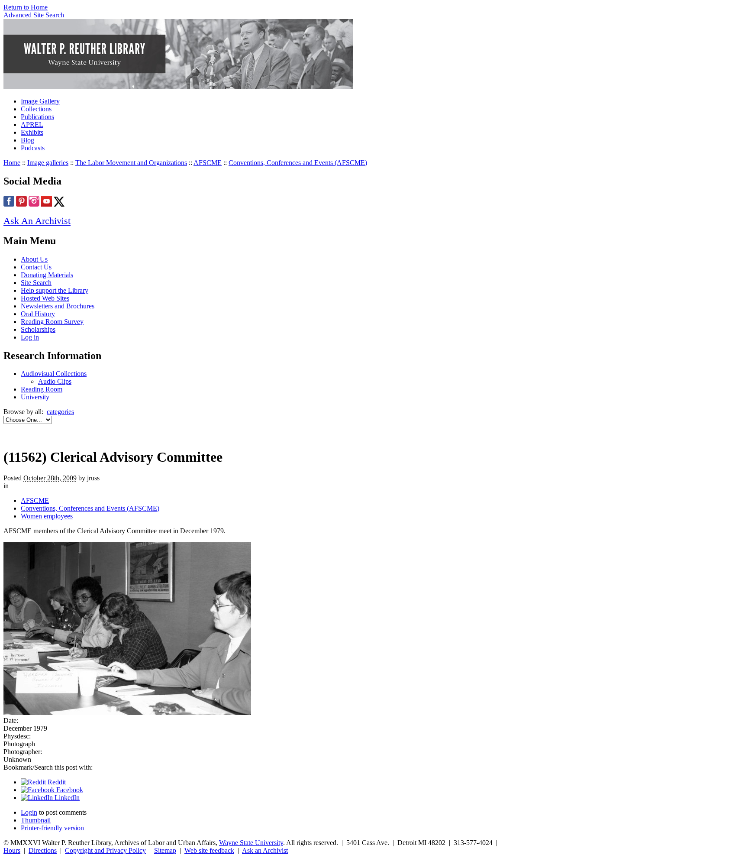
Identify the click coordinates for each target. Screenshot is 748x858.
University (35, 397)
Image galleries (47, 162)
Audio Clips (54, 381)
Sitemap (165, 850)
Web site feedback (209, 850)
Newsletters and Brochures (57, 306)
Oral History (38, 313)
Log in (30, 337)
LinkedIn (66, 797)
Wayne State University (251, 842)
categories (60, 411)
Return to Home (25, 7)
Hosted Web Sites (45, 298)
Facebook (69, 789)
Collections (36, 109)
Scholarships (38, 329)
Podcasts (33, 148)
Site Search (36, 282)
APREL (32, 124)
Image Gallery (40, 101)
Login (29, 812)
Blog (27, 140)
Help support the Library (54, 290)
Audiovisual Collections (54, 373)
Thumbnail (36, 820)
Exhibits (32, 132)
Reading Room (41, 389)
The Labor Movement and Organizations (131, 162)
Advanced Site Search (33, 15)
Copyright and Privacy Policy (105, 850)
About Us (34, 259)
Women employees (47, 516)
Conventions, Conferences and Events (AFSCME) (298, 162)
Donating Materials (47, 274)
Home (11, 162)
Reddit (56, 782)
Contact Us (36, 267)
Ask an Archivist (265, 850)
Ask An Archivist (37, 220)
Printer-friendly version (52, 828)
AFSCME (207, 162)
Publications (37, 116)
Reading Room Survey (52, 321)
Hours (11, 850)
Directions (43, 850)
